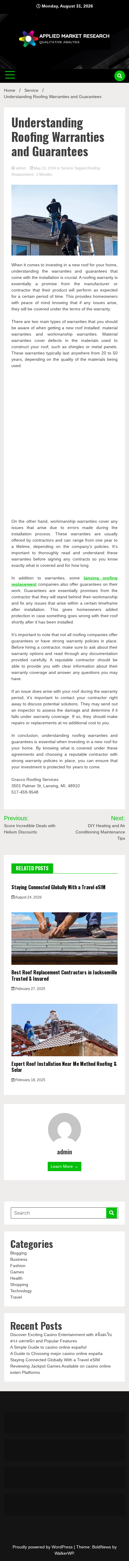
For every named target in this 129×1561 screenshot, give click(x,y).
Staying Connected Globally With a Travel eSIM (58, 887)
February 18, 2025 (29, 1080)
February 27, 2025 (29, 989)
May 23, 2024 (45, 168)
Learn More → (64, 1166)
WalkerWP (64, 1553)
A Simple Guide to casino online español (48, 1347)
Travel (16, 1297)
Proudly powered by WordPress (43, 1547)
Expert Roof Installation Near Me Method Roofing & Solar (64, 1067)
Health (16, 1278)
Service (67, 168)
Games (17, 1271)
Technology (21, 1290)
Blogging (18, 1253)
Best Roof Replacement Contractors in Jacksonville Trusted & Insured (64, 975)
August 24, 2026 (28, 897)
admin (21, 168)
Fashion (18, 1265)
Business (18, 1259)
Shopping (19, 1284)
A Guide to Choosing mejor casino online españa (56, 1353)
